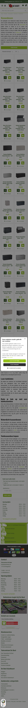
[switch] (3, 706)
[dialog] (14, 354)
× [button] (24, 338)
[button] (14, 368)
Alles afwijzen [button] (14, 364)
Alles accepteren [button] (14, 360)
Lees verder (10, 357)
